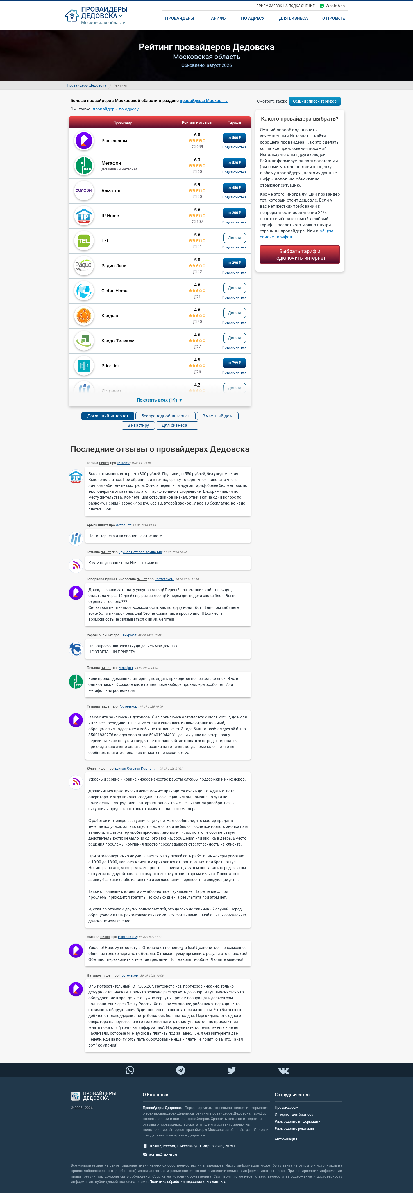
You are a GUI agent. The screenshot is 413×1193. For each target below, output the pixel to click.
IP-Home (123, 463)
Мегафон (126, 668)
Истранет (123, 525)
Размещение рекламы (294, 1128)
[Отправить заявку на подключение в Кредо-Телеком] (234, 347)
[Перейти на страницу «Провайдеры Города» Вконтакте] (283, 1070)
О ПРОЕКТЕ (333, 18)
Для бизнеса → (177, 425)
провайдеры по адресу (115, 109)
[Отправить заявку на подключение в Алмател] (234, 197)
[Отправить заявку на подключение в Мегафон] (234, 172)
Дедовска (99, 16)
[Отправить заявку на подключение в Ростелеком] (234, 147)
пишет (104, 463)
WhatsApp (335, 5)
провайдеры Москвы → (204, 100)
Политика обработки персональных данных (187, 1182)
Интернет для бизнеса (294, 1114)
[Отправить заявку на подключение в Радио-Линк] (234, 272)
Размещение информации (298, 1121)
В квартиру (138, 425)
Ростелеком (164, 579)
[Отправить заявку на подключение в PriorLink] (234, 372)
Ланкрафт (128, 635)
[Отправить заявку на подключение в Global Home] (234, 297)
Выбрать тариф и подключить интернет (300, 254)
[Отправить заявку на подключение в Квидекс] (234, 322)
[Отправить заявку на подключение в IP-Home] (234, 222)
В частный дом (218, 416)
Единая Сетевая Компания (140, 552)
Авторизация (286, 1139)
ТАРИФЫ (218, 18)
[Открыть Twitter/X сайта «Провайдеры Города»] (231, 1070)
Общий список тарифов (315, 101)
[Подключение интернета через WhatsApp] (130, 1070)
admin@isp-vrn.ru (163, 1154)
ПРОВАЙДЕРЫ (104, 9)
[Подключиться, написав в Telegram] (180, 1070)
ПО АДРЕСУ (252, 18)
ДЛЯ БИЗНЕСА (293, 18)
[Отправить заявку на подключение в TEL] (234, 247)
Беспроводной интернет (165, 416)
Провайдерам (286, 1107)
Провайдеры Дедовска (86, 85)
